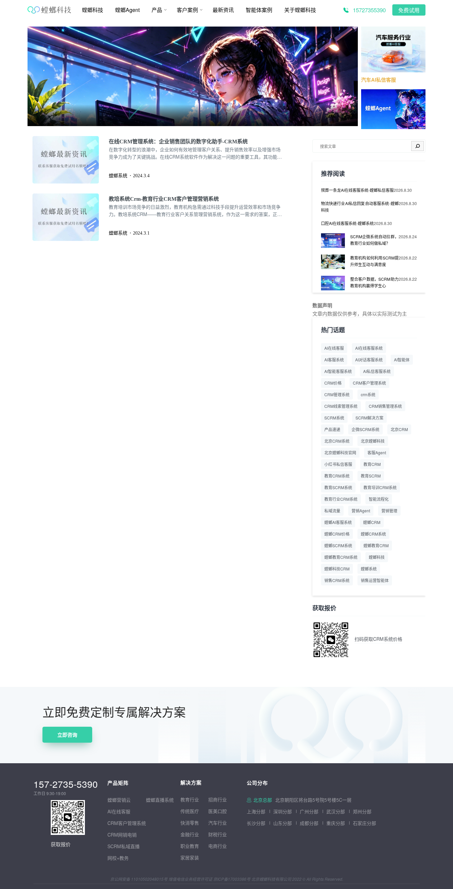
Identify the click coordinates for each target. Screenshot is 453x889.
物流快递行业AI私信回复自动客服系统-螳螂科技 (360, 206)
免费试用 (409, 10)
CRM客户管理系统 (369, 383)
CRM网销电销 (122, 834)
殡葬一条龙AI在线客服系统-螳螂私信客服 (357, 190)
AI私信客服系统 (377, 371)
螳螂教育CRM (376, 545)
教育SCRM (371, 476)
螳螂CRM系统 (373, 534)
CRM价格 (333, 383)
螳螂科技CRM (337, 568)
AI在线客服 (334, 348)
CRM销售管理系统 (385, 406)
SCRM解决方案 (369, 417)
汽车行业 (217, 822)
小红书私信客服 (338, 464)
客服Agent (376, 452)
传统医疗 (189, 811)
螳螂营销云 (119, 799)
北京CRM (399, 429)
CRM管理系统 (337, 394)
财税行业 (217, 834)
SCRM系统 (334, 417)
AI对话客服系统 (369, 359)
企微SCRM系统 (365, 429)
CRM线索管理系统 (340, 406)
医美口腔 (217, 811)
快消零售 (189, 822)
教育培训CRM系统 (380, 487)
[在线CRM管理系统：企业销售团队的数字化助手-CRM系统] (70, 160)
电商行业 (217, 846)
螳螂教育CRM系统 (340, 557)
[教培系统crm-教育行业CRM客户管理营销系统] (70, 217)
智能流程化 (379, 499)
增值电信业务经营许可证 (190, 879)
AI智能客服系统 (338, 371)
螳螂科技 (377, 557)
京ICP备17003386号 (231, 879)
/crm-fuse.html (43, 31)
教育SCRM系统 (338, 487)
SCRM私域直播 (123, 846)
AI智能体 (402, 359)
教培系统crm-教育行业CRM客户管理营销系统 (164, 199)
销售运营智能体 (375, 580)
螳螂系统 (369, 568)
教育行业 (189, 799)
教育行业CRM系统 (340, 499)
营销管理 (389, 510)
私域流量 (332, 510)
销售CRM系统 (337, 580)
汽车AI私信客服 (378, 79)
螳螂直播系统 (160, 799)
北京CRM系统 (337, 441)
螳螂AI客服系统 (338, 522)
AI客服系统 (334, 359)
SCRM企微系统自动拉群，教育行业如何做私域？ (374, 240)
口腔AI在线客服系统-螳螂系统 (347, 223)
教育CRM (372, 464)
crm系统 (368, 394)
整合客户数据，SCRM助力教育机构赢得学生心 (374, 282)
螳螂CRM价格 (337, 534)
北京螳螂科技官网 (340, 452)
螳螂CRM (371, 522)
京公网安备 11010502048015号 (138, 879)
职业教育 (189, 846)
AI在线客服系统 (369, 348)
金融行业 (189, 834)
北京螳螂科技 (373, 441)
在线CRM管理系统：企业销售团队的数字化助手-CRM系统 (178, 141)
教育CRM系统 (337, 476)
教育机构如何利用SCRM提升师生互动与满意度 (374, 261)
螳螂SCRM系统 (338, 545)
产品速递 (332, 429)
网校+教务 (118, 857)
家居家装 (189, 857)
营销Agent (361, 510)
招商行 (215, 799)
